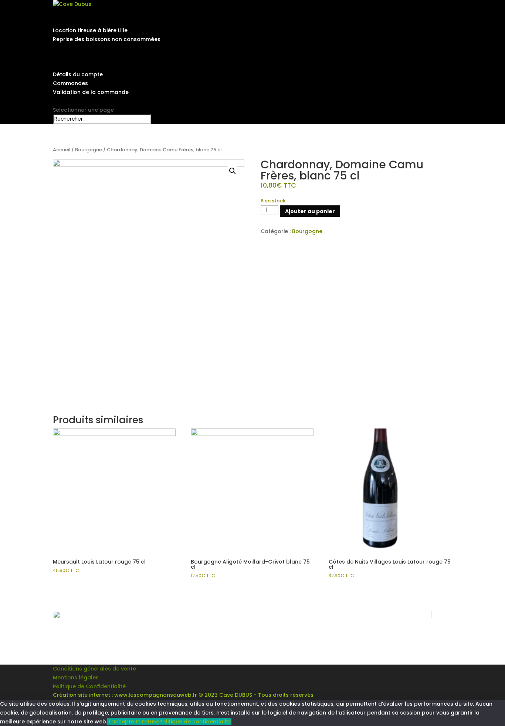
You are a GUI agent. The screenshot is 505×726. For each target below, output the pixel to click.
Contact (64, 101)
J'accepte (120, 721)
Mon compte (70, 66)
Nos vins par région (79, 48)
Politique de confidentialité (195, 721)
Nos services (70, 22)
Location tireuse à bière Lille (90, 30)
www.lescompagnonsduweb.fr (155, 695)
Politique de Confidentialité (89, 686)
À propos (65, 13)
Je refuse (146, 721)
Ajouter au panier (310, 211)
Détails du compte (78, 74)
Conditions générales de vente (94, 668)
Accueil (61, 149)
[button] (232, 171)
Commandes (70, 83)
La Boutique (68, 57)
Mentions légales (76, 677)
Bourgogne (88, 149)
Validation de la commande (91, 92)
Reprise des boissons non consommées (106, 39)
